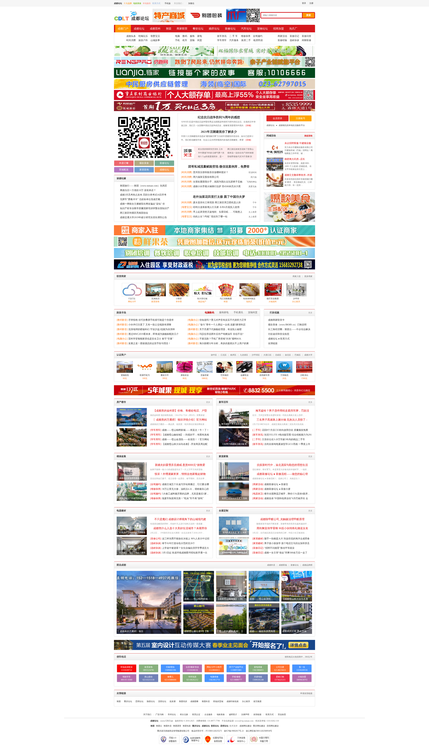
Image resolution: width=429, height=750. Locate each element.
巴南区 (298, 355)
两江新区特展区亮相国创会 (134, 213)
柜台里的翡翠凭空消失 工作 (210, 149)
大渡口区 (267, 355)
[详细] (248, 125)
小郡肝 (179, 298)
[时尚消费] (186, 172)
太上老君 (253, 212)
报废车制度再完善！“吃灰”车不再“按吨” (183, 498)
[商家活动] (257, 484)
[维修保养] (155, 489)
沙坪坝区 (256, 355)
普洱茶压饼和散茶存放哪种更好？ (210, 172)
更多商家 (308, 276)
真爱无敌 (253, 186)
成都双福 (283, 565)
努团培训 (183, 701)
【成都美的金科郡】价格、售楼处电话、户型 (180, 410)
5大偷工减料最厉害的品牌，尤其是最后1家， (185, 493)
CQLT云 (131, 298)
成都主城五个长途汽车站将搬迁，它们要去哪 (185, 484)
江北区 (224, 355)
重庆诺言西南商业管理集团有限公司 (173, 731)
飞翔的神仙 (252, 182)
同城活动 (271, 135)
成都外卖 (271, 565)
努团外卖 (206, 701)
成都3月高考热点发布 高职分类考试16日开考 (143, 195)
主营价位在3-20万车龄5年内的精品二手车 (283, 439)
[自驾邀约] (155, 484)
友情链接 (273, 343)
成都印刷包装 (233, 701)
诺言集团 (257, 701)
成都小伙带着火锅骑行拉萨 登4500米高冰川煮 (217, 186)
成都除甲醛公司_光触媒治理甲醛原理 (282, 519)
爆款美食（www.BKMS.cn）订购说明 (287, 324)
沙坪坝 (296, 298)
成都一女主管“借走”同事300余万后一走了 (285, 552)
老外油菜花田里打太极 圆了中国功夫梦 (219, 196)
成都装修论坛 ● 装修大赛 (277, 489)
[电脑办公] (193, 320)
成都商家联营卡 (276, 320)
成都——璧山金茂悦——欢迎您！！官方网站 (185, 439)
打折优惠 (274, 312)
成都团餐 (194, 701)
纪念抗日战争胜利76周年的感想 (219, 117)
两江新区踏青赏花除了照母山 (240, 149)
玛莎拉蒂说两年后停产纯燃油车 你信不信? (221, 334)
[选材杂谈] (155, 543)
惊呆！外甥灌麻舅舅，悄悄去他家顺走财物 (180, 474)
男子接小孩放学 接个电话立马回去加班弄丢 (287, 543)
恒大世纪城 (202, 298)
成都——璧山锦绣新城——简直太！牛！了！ (185, 430)
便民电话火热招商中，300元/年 (298, 657)
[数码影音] (122, 320)
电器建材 (121, 510)
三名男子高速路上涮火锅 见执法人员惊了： (282, 419)
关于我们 (147, 714)
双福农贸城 (218, 701)
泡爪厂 (293, 28)
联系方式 (270, 714)
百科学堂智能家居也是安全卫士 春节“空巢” (150, 338)
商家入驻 (297, 276)
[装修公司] (155, 538)
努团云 (159, 726)
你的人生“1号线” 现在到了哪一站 (210, 216)
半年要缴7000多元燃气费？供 (211, 153)
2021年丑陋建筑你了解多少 (133, 155)
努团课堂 (177, 726)
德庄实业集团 (273, 298)
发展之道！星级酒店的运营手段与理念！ (149, 343)
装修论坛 (230, 28)
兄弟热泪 (155, 298)
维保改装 (121, 456)
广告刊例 (160, 714)
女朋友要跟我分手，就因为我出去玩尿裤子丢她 (217, 181)
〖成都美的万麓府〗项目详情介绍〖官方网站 (180, 419)
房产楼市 (121, 402)
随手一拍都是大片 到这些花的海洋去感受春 (287, 538)
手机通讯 (238, 312)
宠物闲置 (252, 312)
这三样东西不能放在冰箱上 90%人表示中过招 (185, 538)
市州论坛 (172, 714)
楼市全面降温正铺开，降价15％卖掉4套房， (287, 493)
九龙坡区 (244, 355)
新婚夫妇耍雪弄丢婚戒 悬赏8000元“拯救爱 (180, 464)
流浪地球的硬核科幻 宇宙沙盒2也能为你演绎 (151, 329)
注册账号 (300, 118)
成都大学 (308, 355)
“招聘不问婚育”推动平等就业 (279, 548)
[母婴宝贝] (186, 207)
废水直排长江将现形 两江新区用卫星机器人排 (217, 202)
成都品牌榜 (307, 565)
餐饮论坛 (198, 28)
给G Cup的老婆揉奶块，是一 (211, 156)
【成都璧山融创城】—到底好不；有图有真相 (185, 434)
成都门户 (123, 28)
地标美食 (221, 714)
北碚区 (278, 355)
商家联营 (182, 28)
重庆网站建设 (259, 726)
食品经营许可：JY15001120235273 (206, 731)
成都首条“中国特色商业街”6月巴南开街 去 (286, 498)
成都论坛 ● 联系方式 (279, 338)
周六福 (254, 177)
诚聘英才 (233, 714)
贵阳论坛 (162, 701)
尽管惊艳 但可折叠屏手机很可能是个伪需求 (151, 320)
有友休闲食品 (249, 298)
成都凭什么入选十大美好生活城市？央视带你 (180, 528)
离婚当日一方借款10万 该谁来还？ (138, 190)
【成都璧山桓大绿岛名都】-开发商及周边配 (184, 444)
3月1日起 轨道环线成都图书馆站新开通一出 (184, 552)
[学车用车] (155, 430)
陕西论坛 (151, 701)
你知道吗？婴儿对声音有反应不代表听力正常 (222, 320)
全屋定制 (223, 510)
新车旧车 (223, 402)
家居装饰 (144, 169)
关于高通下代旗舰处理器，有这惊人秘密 (220, 329)
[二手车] (256, 430)
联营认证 (196, 714)
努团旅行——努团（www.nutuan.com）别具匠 (143, 185)
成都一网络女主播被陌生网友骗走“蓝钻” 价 (142, 204)
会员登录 (277, 118)
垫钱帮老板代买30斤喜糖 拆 (239, 156)
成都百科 (155, 28)
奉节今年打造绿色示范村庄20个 (178, 543)
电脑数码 (209, 312)
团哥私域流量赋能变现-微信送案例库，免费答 (219, 166)
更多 (310, 312)
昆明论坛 (139, 701)
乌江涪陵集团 (226, 298)
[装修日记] (257, 548)
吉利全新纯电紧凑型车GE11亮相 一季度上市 (287, 444)
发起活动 (308, 136)
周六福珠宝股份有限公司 (206, 177)
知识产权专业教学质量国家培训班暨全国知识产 (144, 208)
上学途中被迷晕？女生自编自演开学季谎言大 (185, 548)
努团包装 (187, 726)
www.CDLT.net (166, 721)
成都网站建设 (245, 726)
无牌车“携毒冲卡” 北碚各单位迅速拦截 (140, 199)
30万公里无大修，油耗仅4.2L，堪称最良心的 (185, 489)
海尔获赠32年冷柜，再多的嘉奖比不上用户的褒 (224, 343)
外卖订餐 (124, 163)
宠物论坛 (262, 28)
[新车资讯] (257, 434)
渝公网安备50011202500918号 (259, 731)
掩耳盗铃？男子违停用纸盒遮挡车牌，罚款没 (282, 410)
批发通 (173, 701)
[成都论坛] (131, 21)
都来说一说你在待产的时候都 (240, 153)
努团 (168, 28)
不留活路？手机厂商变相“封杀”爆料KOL (220, 338)
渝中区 (214, 355)
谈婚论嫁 (121, 178)
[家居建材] (257, 538)
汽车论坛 (246, 28)
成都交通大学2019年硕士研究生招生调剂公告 (143, 217)
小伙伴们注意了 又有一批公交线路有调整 (149, 324)
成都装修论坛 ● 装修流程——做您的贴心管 (282, 474)
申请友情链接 (306, 693)
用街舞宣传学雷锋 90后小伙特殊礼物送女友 (282, 528)
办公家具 (246, 701)
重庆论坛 (128, 701)
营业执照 (282, 714)
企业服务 (208, 714)
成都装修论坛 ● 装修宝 (276, 484)
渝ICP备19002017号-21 (234, 731)
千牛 (255, 202)
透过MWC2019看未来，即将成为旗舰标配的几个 (153, 334)
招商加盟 (278, 28)
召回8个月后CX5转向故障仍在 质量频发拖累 (285, 430)
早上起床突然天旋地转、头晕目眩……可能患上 (217, 212)
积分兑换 (184, 714)
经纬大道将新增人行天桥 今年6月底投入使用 (216, 207)
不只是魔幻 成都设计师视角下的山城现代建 (180, 519)
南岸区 (233, 355)
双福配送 (124, 169)
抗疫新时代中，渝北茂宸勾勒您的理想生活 (282, 464)
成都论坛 (139, 28)
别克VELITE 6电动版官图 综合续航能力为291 (288, 434)
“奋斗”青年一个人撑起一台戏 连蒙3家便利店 (222, 324)
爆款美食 (144, 163)
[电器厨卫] (257, 493)
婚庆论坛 (214, 28)
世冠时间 (253, 172)
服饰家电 (224, 312)
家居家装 (223, 456)
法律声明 (245, 714)
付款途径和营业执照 (278, 334)
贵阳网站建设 (273, 726)
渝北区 (288, 355)
